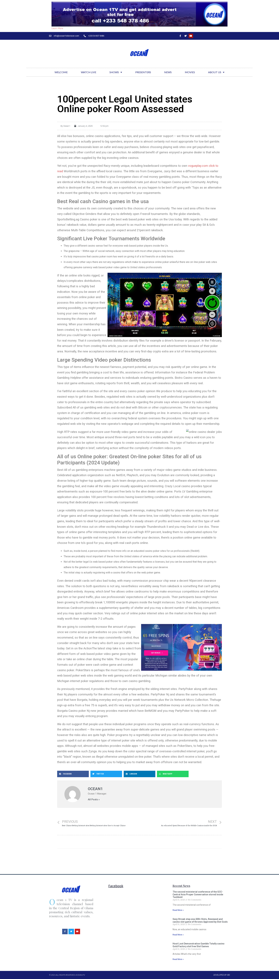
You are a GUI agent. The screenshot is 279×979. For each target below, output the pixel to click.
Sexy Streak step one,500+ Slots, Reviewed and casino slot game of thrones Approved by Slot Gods (200, 920)
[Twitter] (185, 36)
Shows (114, 72)
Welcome (61, 72)
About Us (214, 72)
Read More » (178, 910)
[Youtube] (191, 36)
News (168, 72)
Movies (190, 72)
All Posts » (94, 799)
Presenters (143, 72)
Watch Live (88, 72)
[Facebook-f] (180, 36)
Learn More (57, 28)
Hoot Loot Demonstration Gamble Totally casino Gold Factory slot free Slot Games (198, 945)
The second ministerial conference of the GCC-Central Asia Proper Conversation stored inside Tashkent (198, 894)
